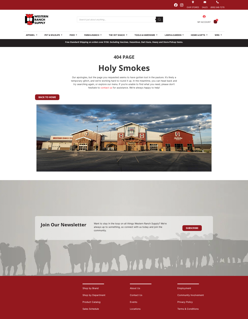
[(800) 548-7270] (217, 2)
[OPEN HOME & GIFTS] (207, 35)
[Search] (159, 19)
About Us (135, 288)
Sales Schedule (91, 308)
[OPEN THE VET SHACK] (127, 35)
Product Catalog (91, 302)
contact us (106, 87)
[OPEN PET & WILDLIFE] (62, 35)
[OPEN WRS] (221, 35)
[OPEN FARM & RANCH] (101, 35)
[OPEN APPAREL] (37, 35)
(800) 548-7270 (217, 7)
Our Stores (193, 7)
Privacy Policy (185, 302)
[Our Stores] (193, 2)
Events (133, 302)
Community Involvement (190, 295)
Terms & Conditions (188, 308)
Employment (184, 288)
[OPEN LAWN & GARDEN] (183, 35)
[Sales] (205, 2)
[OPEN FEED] (76, 35)
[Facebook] (176, 5)
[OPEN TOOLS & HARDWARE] (157, 35)
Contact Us (136, 295)
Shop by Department (94, 295)
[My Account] (204, 16)
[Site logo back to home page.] (36, 19)
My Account (204, 22)
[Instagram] (182, 5)
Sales (205, 7)
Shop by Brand (91, 288)
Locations (135, 308)
